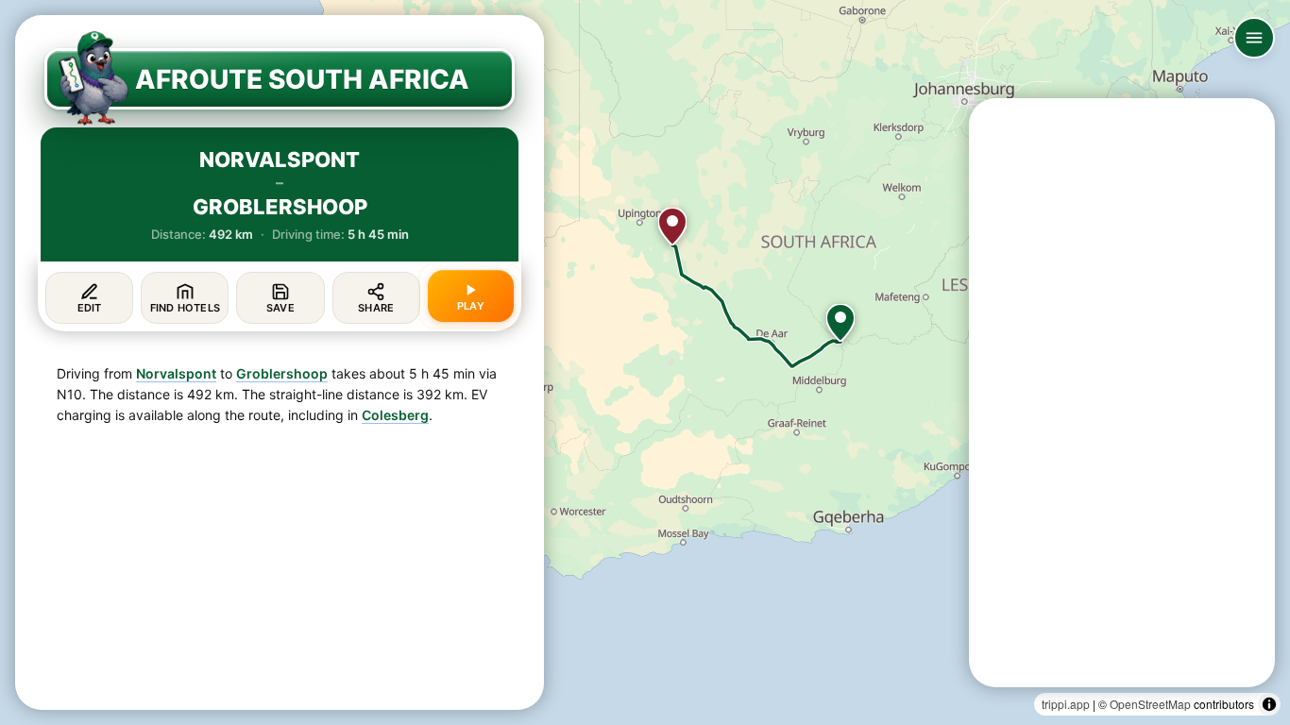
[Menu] (1254, 38)
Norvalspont (176, 373)
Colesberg (395, 415)
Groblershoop (282, 373)
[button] (840, 323)
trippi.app (1066, 704)
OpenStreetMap (1150, 704)
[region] (645, 362)
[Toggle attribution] (1269, 704)
